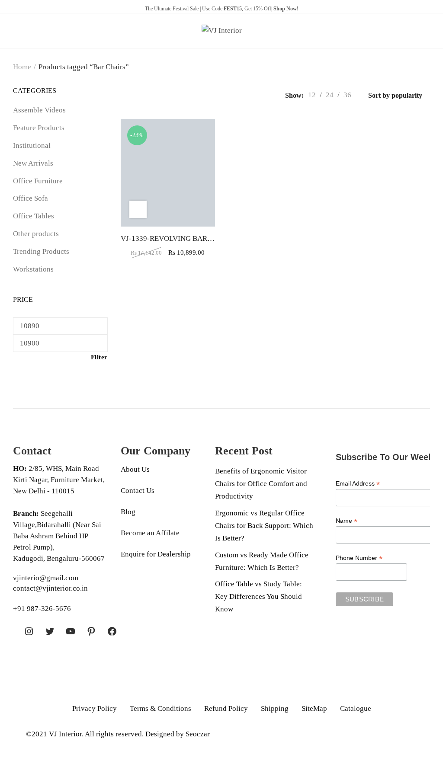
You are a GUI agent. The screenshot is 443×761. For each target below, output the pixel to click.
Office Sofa (30, 198)
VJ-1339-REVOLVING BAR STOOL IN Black (190, 238)
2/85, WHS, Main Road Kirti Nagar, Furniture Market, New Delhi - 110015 (59, 479)
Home (22, 67)
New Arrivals (33, 163)
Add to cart (138, 209)
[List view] (135, 95)
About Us (135, 469)
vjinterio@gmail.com (45, 578)
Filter (99, 357)
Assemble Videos (39, 110)
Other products (36, 234)
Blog (128, 512)
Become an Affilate (150, 533)
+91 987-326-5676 (42, 608)
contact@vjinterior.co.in (50, 588)
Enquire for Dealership (156, 554)
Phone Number (359, 558)
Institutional (32, 145)
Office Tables (33, 216)
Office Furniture (38, 181)
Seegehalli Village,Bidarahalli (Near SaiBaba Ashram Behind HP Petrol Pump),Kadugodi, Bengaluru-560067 (59, 536)
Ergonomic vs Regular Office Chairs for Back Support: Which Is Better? (264, 525)
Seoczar (198, 734)
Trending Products (41, 251)
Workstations (33, 269)
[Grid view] (123, 95)
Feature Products (38, 128)
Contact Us (137, 490)
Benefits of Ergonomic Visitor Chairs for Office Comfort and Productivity (261, 483)
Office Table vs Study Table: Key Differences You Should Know (258, 596)
